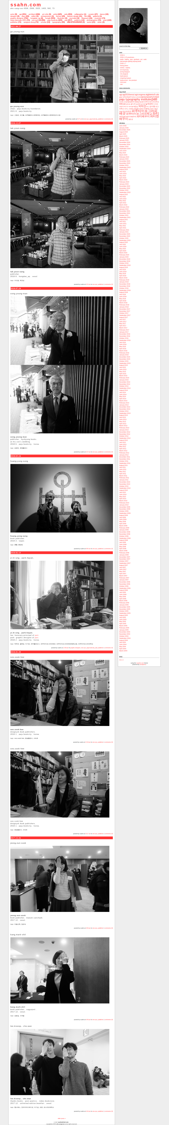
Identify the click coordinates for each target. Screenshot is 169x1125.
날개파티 (149, 104)
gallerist (96, 16)
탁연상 (22, 280)
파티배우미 (143, 116)
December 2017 (124, 309)
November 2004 (124, 634)
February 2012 (124, 453)
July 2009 (122, 517)
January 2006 (124, 605)
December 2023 (124, 161)
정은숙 (23, 924)
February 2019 (124, 280)
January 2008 (124, 555)
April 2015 (122, 374)
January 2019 (124, 282)
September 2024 (125, 148)
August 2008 (123, 540)
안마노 (126, 109)
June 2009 (122, 519)
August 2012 (123, 440)
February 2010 (124, 503)
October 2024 (123, 146)
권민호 (128, 104)
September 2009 (125, 513)
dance (102, 14)
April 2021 (122, 228)
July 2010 (122, 492)
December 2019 (124, 259)
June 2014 (122, 394)
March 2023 (123, 180)
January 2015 (124, 380)
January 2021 (124, 232)
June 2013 (122, 419)
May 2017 (122, 323)
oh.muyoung (124, 70)
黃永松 (20, 545)
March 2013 (123, 426)
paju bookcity (52, 20)
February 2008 (124, 553)
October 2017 (123, 313)
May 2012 (122, 446)
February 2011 (124, 478)
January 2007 (124, 580)
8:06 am (88, 548)
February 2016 (124, 353)
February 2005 (124, 628)
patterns (77, 20)
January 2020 (124, 257)
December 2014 (124, 382)
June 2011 (122, 469)
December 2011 (124, 457)
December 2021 (124, 211)
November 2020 (124, 236)
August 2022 (123, 194)
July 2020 (122, 244)
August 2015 (123, 365)
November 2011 (124, 459)
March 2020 (123, 253)
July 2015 (122, 367)
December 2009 (124, 507)
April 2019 (122, 276)
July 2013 (122, 417)
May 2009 (122, 521)
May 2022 (122, 201)
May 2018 (122, 299)
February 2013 (124, 428)
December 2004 (124, 632)
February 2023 (124, 182)
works (89, 22)
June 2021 (122, 224)
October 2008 (123, 536)
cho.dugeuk (124, 74)
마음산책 (17, 924)
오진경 (136, 109)
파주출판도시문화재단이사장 (50, 115)
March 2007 (123, 576)
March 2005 (123, 626)
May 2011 (122, 471)
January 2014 (124, 405)
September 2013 (125, 413)
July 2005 (122, 617)
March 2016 (123, 351)
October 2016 (123, 338)
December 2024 (124, 142)
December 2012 (124, 432)
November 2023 (124, 163)
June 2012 (122, 444)
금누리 (133, 104)
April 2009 (122, 524)
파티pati (122, 117)
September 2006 (125, 588)
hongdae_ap (35, 18)
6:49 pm (88, 1019)
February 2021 (124, 230)
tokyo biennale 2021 (18, 20)
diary (23, 16)
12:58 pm (66, 647)
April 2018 (122, 301)
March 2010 (123, 501)
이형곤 (156, 109)
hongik (47, 18)
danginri (13, 16)
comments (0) (109, 119)
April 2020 (122, 251)
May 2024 (122, 153)
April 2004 (122, 649)
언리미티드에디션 (27, 1107)
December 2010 (124, 482)
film (85, 16)
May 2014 (122, 396)
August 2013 (123, 415)
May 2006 (122, 596)
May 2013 (122, 421)
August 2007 (123, 565)
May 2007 (122, 571)
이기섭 (36, 1107)
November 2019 (124, 261)
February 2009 (124, 528)
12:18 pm (88, 742)
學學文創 (122, 104)
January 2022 (124, 209)
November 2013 (124, 409)
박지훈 (131, 106)
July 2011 (122, 467)
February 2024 (124, 157)
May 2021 (122, 226)
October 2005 (123, 611)
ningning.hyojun (125, 78)
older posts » (62, 1118)
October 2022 (123, 190)
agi (20, 14)
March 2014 (123, 401)
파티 (155, 113)
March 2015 (123, 376)
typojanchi (131, 102)
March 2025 (123, 136)
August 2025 (123, 132)
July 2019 (122, 269)
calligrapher (79, 14)
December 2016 (124, 334)
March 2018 (123, 303)
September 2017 (125, 315)
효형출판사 (23, 448)
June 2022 (122, 199)
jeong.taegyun (125, 72)
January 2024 (124, 159)
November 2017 (124, 311)
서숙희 (36, 738)
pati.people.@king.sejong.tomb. (130, 61)
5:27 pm (88, 452)
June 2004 (122, 644)
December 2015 (124, 357)
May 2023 (122, 176)
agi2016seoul (128, 95)
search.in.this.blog (124, 46)
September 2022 (125, 192)
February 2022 (124, 207)
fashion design (73, 16)
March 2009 (123, 526)
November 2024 (124, 144)
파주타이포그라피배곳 (48, 644)
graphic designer (17, 18)
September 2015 (125, 363)
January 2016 (124, 355)
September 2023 (125, 167)
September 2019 (125, 265)
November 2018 (124, 286)
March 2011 (123, 476)
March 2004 (123, 651)
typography (56, 22)
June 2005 (122, 619)
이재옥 (146, 109)
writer (99, 22)
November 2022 (124, 188)
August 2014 (123, 390)
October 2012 (123, 436)
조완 (41, 1107)
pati (66, 20)
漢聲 (15, 545)
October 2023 (123, 165)
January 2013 (124, 430)
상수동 (152, 106)
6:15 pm (88, 284)
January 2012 (124, 455)
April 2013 (122, 424)
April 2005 (122, 624)
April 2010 (122, 498)
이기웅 (27, 644)
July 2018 (122, 294)
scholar (43, 22)
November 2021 (124, 213)
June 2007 (122, 569)
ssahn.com (25, 4)
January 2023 (124, 184)
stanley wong (123, 102)
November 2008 (124, 534)
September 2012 (125, 438)
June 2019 (122, 272)
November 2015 (124, 359)
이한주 (151, 109)
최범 (120, 111)
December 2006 (124, 582)
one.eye (35, 20)
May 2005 (122, 621)
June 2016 (122, 344)
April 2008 (122, 548)
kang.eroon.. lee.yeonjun (128, 80)
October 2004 (123, 636)
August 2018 (123, 292)
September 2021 (125, 217)
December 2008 (124, 532)
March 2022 (123, 205)
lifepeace (85, 18)
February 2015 (124, 378)
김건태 (138, 104)
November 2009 (124, 509)
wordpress (143, 664)
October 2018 (123, 288)
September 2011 (124, 463)
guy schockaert (125, 97)
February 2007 (124, 578)
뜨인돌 (22, 115)
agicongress (140, 95)
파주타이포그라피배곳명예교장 (67, 644)
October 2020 (123, 238)
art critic (45, 14)
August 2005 (123, 615)
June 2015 (122, 369)
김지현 (143, 104)
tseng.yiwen (124, 65)
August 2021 (123, 219)
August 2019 (123, 267)
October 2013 (123, 411)
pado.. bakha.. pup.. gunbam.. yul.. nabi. (133, 59)
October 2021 (123, 215)
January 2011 (123, 480)
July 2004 (122, 642)
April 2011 (122, 474)
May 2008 (122, 546)
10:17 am (88, 833)
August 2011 (123, 465)
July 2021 (122, 221)
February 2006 (124, 603)
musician (98, 18)
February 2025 (124, 138)
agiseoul (150, 94)
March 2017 (123, 328)
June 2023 (122, 174)
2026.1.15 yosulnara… (127, 57)
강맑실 (16, 1015)
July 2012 (122, 442)
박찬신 (135, 106)
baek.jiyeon (124, 76)
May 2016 (122, 346)
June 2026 (122, 126)
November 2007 (124, 559)
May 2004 (122, 646)
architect (32, 14)
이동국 (141, 109)
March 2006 (123, 601)
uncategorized (74, 22)
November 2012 (124, 434)
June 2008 (122, 544)
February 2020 (124, 255)
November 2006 (124, 584)
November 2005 (124, 609)
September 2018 (125, 290)
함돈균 (131, 119)
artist (55, 14)
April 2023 (122, 178)
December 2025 (124, 130)
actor (12, 14)
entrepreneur (46, 16)
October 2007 (123, 561)
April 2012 (122, 449)
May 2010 (122, 497)
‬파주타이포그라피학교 (151, 102)
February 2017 (124, 330)
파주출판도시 (35, 644)
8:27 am (79, 119)
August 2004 (123, 640)
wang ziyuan (139, 102)
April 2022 (122, 203)
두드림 (16, 280)
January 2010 (124, 505)
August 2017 (123, 317)
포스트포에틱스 (49, 1107)
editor (33, 16)
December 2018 (124, 284)
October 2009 (123, 511)
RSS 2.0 (121, 660)
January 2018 (124, 307)
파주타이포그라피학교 (85, 644)
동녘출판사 (29, 738)
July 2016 (122, 342)
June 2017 (122, 321)
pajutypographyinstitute (150, 97)
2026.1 (122, 55)
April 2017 (122, 326)
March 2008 (123, 551)
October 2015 (123, 361)
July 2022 (122, 196)
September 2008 (125, 538)
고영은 (16, 115)
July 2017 (122, 319)
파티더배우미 (131, 117)
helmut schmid (136, 97)
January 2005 (124, 630)
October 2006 (123, 586)
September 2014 (125, 388)
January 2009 (124, 530)
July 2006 (122, 592)
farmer (58, 16)
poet (105, 20)
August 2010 (123, 490)
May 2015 (122, 371)
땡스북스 (17, 1107)
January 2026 (124, 128)
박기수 (126, 106)
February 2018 (124, 305)
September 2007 (125, 563)
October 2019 (123, 263)
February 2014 (124, 403)
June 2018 (122, 296)
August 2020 (123, 242)
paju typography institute (135, 99)
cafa (65, 14)
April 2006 (122, 599)
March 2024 (123, 155)
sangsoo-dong (29, 22)
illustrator (61, 18)
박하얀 (16, 644)
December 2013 (124, 407)
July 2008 (122, 542)
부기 (147, 106)
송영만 (16, 448)
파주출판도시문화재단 (32, 115)
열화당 (22, 644)
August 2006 (123, 590)
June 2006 (122, 594)
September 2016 (125, 340)
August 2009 (123, 515)
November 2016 (124, 336)
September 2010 (125, 488)
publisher (14, 22)
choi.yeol (123, 82)
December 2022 (124, 186)
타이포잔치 (127, 111)
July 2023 (122, 171)
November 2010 (124, 484)
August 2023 (123, 169)
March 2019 (123, 278)
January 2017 (124, 332)
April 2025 (122, 134)
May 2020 (122, 249)
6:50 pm (88, 928)
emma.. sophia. (125, 68)
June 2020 (122, 246)
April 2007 (122, 574)
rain (121, 84)
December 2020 (124, 234)
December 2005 (124, 607)
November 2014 (124, 384)
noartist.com (140, 663)
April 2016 (122, 349)
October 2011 (123, 461)
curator (91, 14)
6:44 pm (88, 1111)
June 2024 (122, 151)
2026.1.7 (123, 63)
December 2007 (124, 557)
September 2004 (125, 638)
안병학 (131, 109)
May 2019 (122, 273)
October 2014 (123, 386)
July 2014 (122, 392)
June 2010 (122, 494)
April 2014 (122, 399)
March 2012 (123, 451)
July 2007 (122, 567)
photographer (92, 20)
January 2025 (124, 140)
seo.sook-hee (19, 738)
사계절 (22, 1015)
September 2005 (125, 613)
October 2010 (123, 486)
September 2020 (125, 240)
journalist (73, 18)
